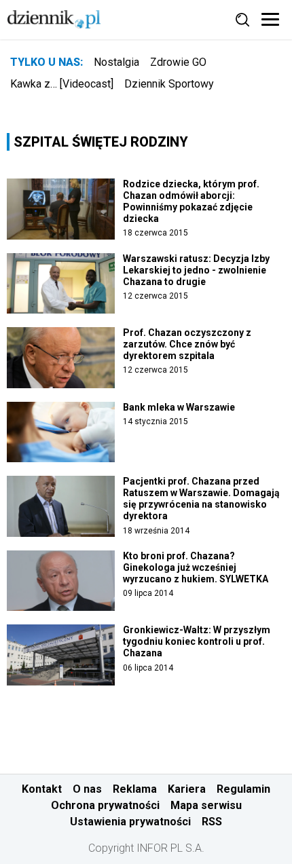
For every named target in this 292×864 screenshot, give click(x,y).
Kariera (187, 789)
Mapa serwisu (206, 805)
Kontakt (42, 789)
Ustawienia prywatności (130, 821)
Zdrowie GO (178, 62)
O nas (87, 789)
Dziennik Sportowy (169, 83)
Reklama (135, 789)
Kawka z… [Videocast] (61, 83)
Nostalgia (116, 62)
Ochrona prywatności (105, 805)
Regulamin (243, 789)
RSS (212, 821)
